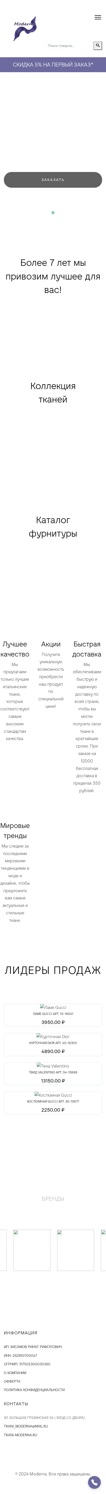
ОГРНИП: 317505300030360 (27, 1364)
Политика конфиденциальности (34, 1390)
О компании (15, 1373)
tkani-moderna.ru (20, 1435)
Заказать (53, 179)
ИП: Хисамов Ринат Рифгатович (33, 1347)
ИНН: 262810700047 (20, 1355)
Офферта (12, 1381)
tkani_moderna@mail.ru (26, 1426)
